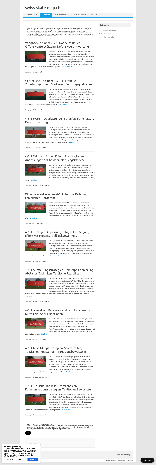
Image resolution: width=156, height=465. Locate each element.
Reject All (21, 459)
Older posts (31, 444)
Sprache (94, 15)
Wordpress (129, 460)
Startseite (46, 15)
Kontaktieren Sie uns (61, 15)
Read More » (69, 67)
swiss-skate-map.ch (42, 7)
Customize (9, 459)
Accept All (33, 459)
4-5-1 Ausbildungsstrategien (40, 185)
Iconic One (109, 460)
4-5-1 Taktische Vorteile (39, 147)
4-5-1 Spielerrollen (37, 72)
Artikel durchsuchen (80, 15)
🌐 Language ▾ (147, 460)
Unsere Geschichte (31, 15)
